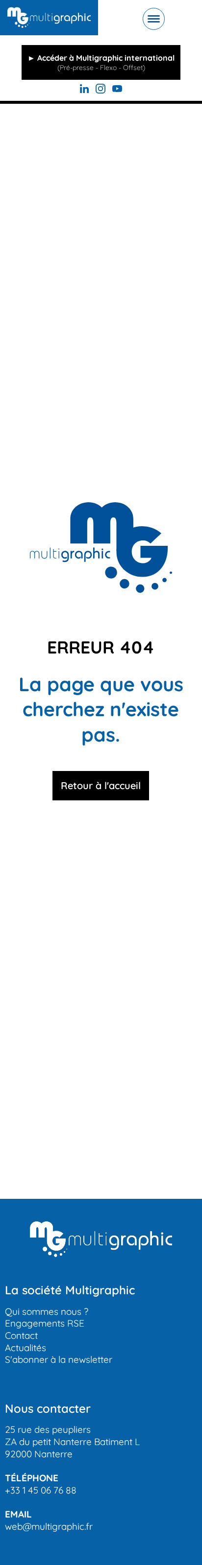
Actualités (25, 1348)
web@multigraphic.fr (49, 1526)
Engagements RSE (44, 1323)
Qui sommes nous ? (46, 1311)
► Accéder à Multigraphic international (101, 62)
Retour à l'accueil (101, 785)
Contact (21, 1335)
